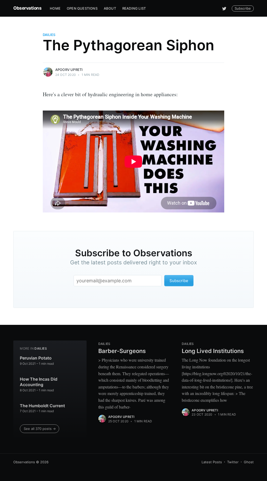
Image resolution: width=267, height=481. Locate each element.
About (110, 8)
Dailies (49, 35)
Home (55, 8)
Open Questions (82, 8)
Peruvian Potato (36, 358)
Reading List (134, 8)
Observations (27, 8)
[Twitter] (224, 8)
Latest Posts (212, 462)
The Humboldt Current (42, 405)
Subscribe (243, 8)
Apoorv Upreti (69, 70)
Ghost (249, 462)
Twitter (233, 462)
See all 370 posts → (40, 429)
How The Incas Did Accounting (38, 381)
